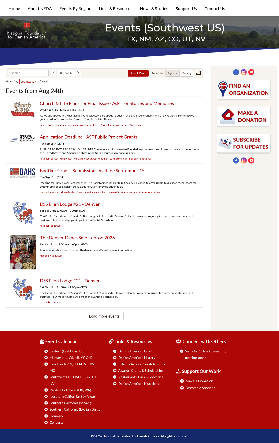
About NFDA (40, 8)
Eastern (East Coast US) (67, 351)
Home (14, 8)
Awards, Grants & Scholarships (140, 370)
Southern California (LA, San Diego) (76, 409)
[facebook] (236, 72)
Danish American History (136, 357)
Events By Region (75, 8)
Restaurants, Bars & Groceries (140, 377)
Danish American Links (135, 351)
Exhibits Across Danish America (141, 364)
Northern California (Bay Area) (72, 396)
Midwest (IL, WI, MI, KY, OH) (71, 357)
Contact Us (214, 8)
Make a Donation (199, 381)
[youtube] (251, 72)
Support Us (186, 8)
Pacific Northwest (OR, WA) (70, 390)
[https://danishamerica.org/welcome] (27, 30)
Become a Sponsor (200, 388)
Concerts (56, 422)
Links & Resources (115, 8)
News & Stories (154, 8)
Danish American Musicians (138, 383)
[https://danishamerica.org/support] (243, 116)
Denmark (56, 416)
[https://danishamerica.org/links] (243, 89)
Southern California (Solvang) (71, 403)
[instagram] (244, 72)
